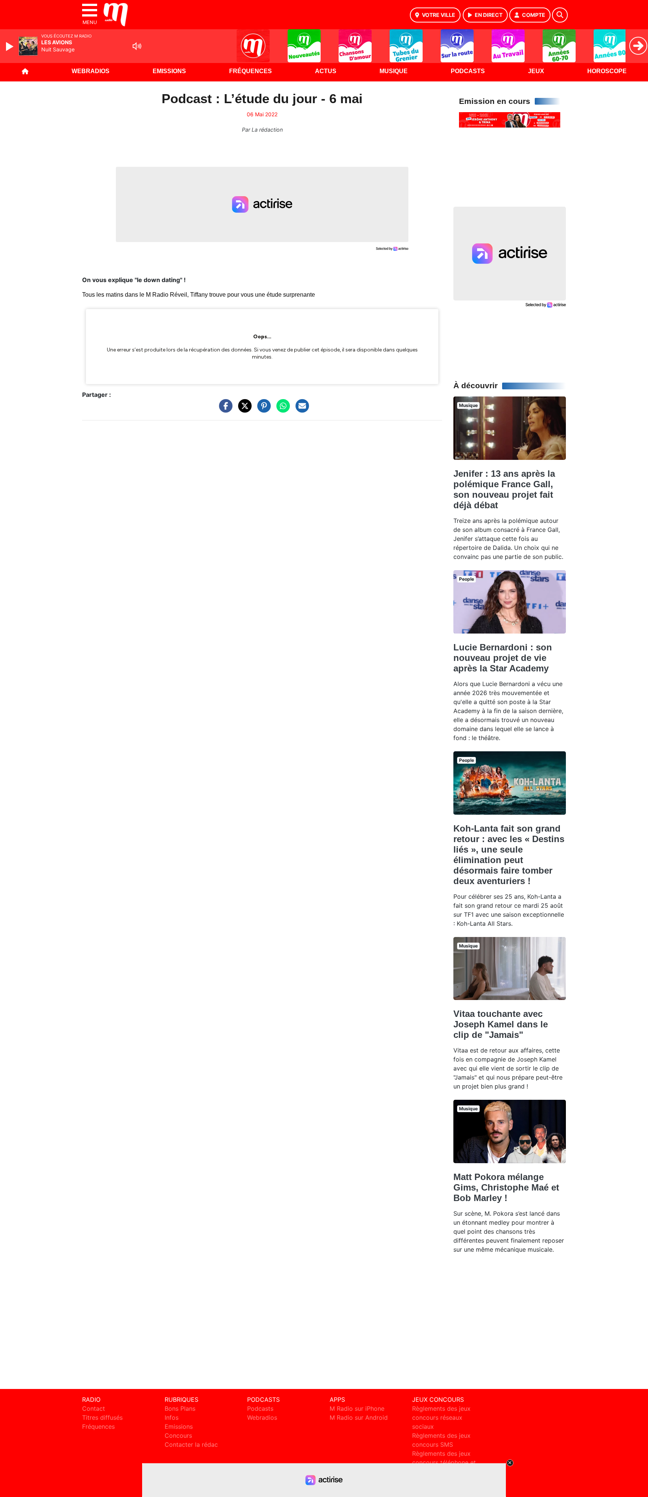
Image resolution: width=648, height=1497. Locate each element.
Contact (93, 1408)
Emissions (169, 71)
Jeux (536, 71)
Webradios (91, 71)
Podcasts (468, 71)
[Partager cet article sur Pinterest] (262, 409)
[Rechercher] (560, 15)
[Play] (10, 46)
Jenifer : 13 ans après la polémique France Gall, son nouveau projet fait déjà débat (504, 489)
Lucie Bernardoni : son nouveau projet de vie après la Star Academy (502, 657)
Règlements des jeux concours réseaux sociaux (441, 1417)
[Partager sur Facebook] (223, 409)
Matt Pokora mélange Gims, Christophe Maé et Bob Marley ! (506, 1187)
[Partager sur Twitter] (243, 409)
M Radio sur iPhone (357, 1408)
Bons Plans (180, 1408)
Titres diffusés (102, 1417)
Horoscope (607, 71)
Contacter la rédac (191, 1444)
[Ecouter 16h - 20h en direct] (509, 119)
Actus (325, 71)
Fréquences (250, 71)
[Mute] (136, 46)
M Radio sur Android (359, 1417)
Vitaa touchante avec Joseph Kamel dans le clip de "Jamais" (500, 1024)
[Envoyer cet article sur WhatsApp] (281, 409)
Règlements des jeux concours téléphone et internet (444, 1462)
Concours (178, 1435)
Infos (171, 1417)
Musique (394, 71)
